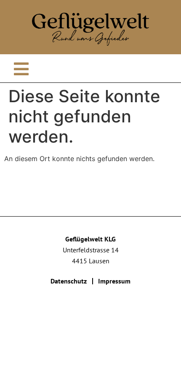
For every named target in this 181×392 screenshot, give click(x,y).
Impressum (114, 281)
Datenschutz (69, 281)
